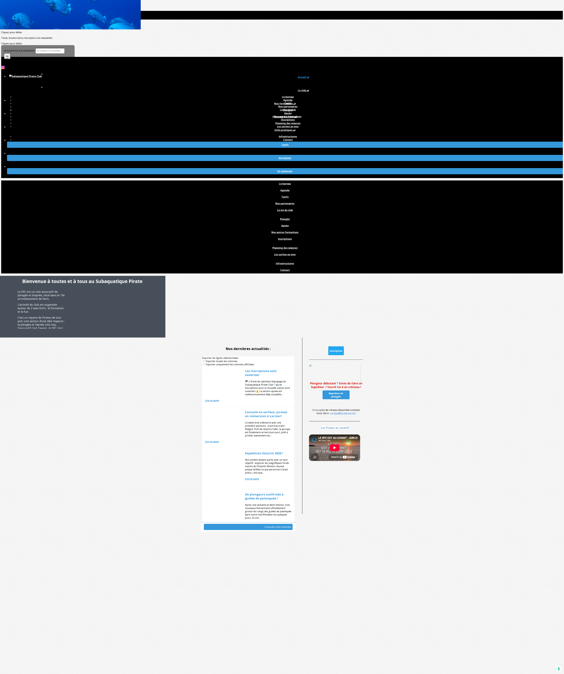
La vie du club (285, 210)
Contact (288, 139)
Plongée (288, 110)
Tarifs (285, 197)
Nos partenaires (287, 106)
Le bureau (288, 96)
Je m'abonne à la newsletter (19, 50)
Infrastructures (288, 136)
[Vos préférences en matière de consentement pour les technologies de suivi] (559, 669)
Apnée (288, 113)
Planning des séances (288, 123)
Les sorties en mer (288, 126)
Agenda (287, 100)
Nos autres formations (284, 232)
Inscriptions (288, 119)
